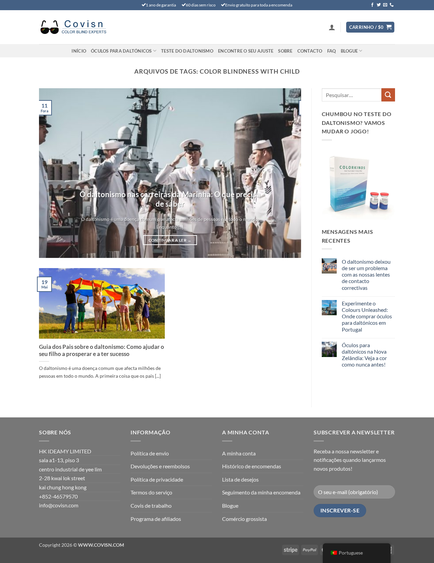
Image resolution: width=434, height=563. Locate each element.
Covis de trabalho (151, 505)
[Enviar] (388, 94)
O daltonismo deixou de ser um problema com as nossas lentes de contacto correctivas (366, 274)
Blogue (349, 51)
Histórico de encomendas (251, 466)
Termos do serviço (151, 492)
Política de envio (150, 453)
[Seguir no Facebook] (372, 5)
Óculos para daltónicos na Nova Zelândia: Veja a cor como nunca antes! (364, 355)
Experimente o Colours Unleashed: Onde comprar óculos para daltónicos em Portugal (367, 316)
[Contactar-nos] (392, 5)
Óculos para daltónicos (121, 51)
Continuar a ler (170, 240)
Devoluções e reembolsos (160, 466)
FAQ (331, 51)
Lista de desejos (240, 479)
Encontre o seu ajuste (245, 51)
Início (79, 51)
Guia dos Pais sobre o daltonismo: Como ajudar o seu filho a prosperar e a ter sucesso (101, 350)
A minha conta (239, 453)
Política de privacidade (157, 479)
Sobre (285, 51)
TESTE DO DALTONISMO (187, 51)
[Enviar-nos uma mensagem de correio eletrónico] (385, 5)
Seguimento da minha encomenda (261, 492)
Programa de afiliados (156, 518)
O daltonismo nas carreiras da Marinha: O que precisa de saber (170, 199)
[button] (332, 27)
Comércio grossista (244, 518)
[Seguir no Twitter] (379, 5)
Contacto (309, 51)
